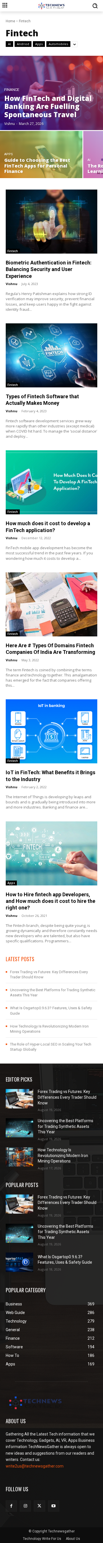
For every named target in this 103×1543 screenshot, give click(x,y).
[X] (39, 1506)
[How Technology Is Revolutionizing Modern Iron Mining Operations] (19, 1156)
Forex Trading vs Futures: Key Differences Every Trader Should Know (67, 1097)
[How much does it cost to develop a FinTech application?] (51, 482)
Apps (39, 44)
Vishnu (11, 284)
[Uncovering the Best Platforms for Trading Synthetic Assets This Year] (19, 1127)
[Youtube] (53, 1506)
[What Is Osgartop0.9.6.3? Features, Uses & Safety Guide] (19, 1262)
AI (9, 44)
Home (10, 21)
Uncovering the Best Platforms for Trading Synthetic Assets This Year (65, 1126)
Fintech (12, 251)
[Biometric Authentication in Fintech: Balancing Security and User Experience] (51, 222)
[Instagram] (25, 1506)
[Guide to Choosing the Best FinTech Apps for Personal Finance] (41, 154)
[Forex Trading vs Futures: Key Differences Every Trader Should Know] (19, 1098)
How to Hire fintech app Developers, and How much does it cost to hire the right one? (50, 901)
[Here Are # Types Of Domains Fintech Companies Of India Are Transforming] (51, 604)
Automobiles (58, 44)
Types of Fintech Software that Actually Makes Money (42, 399)
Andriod (23, 44)
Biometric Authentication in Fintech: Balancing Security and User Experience (49, 269)
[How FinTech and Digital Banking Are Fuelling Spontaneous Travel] (51, 93)
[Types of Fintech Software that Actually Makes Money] (51, 355)
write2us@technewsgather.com (35, 1466)
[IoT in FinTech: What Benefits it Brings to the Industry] (51, 731)
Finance (11, 89)
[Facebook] (11, 1506)
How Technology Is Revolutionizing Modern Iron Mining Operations (63, 1155)
